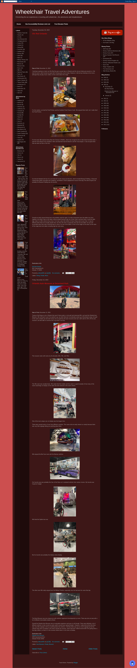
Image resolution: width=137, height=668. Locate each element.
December (108, 86)
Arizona (19, 104)
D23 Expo (105, 49)
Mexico (19, 157)
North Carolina (21, 131)
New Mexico (20, 129)
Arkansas (19, 106)
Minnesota (20, 127)
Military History (21, 59)
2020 (105, 103)
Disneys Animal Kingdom (110, 60)
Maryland (19, 125)
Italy (18, 155)
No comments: (56, 273)
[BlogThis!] (68, 273)
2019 (105, 105)
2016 (105, 112)
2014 (105, 117)
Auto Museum (40, 644)
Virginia (19, 139)
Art (18, 37)
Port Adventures (107, 69)
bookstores (20, 88)
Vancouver (20, 161)
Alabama (19, 100)
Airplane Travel (21, 33)
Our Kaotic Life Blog (108, 42)
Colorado (19, 110)
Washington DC (21, 141)
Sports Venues (21, 80)
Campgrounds (21, 41)
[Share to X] (70, 273)
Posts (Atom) (43, 652)
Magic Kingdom (107, 66)
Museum (51, 644)
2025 (105, 80)
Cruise (19, 43)
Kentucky (19, 123)
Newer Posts (37, 649)
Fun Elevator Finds (61, 24)
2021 (105, 101)
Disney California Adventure (110, 51)
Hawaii (19, 117)
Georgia (19, 115)
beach (19, 86)
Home (19, 24)
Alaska (19, 102)
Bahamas (19, 151)
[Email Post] (63, 273)
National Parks (21, 72)
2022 (105, 98)
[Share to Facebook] (72, 273)
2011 (105, 124)
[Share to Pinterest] (73, 273)
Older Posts (93, 649)
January (107, 95)
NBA (18, 70)
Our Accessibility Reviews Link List (37, 24)
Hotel (18, 55)
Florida (42, 275)
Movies (19, 63)
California (19, 108)
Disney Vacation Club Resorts (111, 55)
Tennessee (20, 135)
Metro (18, 57)
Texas (19, 137)
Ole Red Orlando (39, 34)
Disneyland (106, 58)
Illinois (19, 119)
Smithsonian (20, 78)
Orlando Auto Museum (38, 635)
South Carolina (21, 133)
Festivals (19, 49)
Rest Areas (20, 76)
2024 (105, 82)
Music (46, 275)
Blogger (76, 662)
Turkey (19, 159)
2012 (105, 122)
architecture (20, 84)
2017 (105, 110)
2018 (105, 108)
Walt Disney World (108, 71)
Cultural (19, 45)
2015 (105, 115)
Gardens (19, 51)
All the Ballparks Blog (109, 40)
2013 (105, 120)
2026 (105, 77)
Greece (19, 153)
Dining (38, 275)
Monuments (20, 61)
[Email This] (66, 273)
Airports (19, 35)
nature (19, 90)
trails (18, 92)
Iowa (18, 121)
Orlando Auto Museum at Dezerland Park (50, 283)
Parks (19, 74)
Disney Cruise (107, 53)
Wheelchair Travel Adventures (52, 12)
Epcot (104, 64)
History (19, 53)
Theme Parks (21, 82)
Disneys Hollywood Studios (110, 62)
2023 (105, 84)
